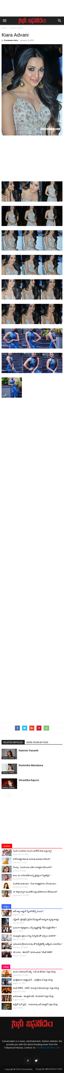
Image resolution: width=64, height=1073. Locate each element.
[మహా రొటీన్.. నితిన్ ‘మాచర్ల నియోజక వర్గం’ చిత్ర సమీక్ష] (7, 989)
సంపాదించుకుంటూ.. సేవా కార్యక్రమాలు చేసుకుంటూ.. (35, 883)
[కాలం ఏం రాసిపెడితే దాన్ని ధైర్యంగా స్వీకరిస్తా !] (7, 877)
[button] (59, 21)
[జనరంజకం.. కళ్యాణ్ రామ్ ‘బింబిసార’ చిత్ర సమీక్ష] (7, 998)
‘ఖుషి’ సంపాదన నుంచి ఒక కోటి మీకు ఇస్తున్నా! (32, 851)
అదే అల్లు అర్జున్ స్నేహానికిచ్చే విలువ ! (28, 911)
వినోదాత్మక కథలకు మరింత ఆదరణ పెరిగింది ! (31, 859)
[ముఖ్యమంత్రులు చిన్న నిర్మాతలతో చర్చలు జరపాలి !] (7, 937)
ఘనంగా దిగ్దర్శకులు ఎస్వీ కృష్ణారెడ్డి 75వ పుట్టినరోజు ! (35, 927)
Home (4, 28)
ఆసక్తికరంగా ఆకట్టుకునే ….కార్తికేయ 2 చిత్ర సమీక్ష (33, 980)
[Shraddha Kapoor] (9, 783)
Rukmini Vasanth (28, 750)
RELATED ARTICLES (13, 742)
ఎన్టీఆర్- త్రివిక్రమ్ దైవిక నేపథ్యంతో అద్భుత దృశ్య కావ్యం (36, 919)
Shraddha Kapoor (29, 780)
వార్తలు (6, 906)
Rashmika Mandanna (31, 765)
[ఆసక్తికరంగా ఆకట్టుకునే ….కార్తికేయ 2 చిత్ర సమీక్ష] (7, 981)
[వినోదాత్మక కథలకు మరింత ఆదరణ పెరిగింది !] (7, 861)
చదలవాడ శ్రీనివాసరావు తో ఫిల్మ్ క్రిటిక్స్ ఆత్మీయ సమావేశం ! (37, 944)
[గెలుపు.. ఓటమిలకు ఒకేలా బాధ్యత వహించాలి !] (7, 869)
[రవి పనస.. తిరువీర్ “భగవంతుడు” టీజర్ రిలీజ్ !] (7, 954)
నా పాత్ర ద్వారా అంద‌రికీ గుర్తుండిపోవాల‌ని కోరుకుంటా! (35, 892)
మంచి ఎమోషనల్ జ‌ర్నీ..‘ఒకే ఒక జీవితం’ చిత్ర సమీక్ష (34, 971)
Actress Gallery (16, 28)
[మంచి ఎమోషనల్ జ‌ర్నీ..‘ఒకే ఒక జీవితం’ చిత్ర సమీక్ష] (7, 973)
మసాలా (6, 846)
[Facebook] (28, 1061)
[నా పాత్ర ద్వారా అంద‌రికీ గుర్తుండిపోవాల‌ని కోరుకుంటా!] (7, 893)
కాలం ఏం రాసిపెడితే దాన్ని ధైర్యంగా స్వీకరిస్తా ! (31, 875)
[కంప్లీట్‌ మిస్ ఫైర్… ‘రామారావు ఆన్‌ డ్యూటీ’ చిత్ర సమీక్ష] (7, 1006)
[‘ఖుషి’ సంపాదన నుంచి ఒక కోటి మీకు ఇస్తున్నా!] (7, 852)
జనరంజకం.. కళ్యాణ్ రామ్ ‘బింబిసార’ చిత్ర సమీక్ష (33, 996)
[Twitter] (36, 1061)
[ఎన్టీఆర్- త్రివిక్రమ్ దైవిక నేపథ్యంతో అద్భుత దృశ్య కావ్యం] (7, 923)
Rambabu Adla (11, 40)
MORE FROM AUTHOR (37, 742)
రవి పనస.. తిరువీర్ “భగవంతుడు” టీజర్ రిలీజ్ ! (33, 952)
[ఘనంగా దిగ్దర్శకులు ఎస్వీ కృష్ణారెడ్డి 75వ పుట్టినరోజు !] (7, 929)
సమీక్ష (5, 967)
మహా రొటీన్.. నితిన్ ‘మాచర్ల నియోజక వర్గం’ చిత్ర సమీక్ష (36, 988)
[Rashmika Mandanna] (9, 769)
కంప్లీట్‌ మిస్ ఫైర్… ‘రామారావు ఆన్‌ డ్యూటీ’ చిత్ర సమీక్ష (35, 1004)
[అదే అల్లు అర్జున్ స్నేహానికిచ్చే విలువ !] (7, 913)
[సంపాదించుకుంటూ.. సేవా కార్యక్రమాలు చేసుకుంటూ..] (7, 885)
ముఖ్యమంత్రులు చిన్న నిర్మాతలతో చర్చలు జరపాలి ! (34, 936)
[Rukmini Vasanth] (9, 754)
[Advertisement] (32, 10)
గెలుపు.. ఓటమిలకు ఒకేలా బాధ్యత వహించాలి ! (32, 867)
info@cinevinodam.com (48, 1047)
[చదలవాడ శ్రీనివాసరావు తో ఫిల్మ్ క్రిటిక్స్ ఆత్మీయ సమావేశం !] (7, 945)
